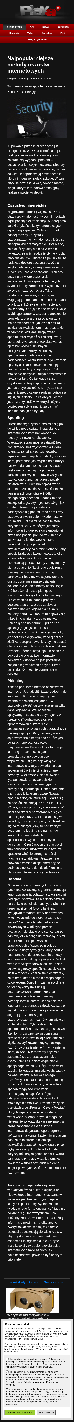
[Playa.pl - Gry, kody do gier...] (43, 20)
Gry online (46, 33)
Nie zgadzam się (46, 1412)
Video (30, 33)
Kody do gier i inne (37, 39)
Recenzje (14, 33)
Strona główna (14, 27)
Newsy (45, 27)
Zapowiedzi (63, 27)
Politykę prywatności (16, 1367)
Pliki (62, 33)
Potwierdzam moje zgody (20, 1412)
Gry (32, 27)
